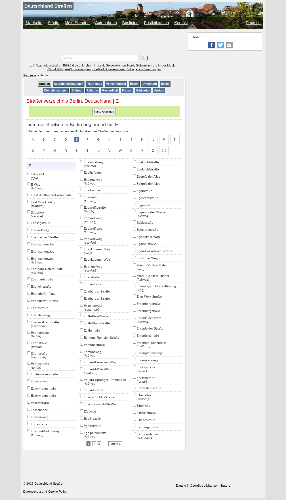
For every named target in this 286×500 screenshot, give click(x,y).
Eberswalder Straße (45, 322)
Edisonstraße (93, 305)
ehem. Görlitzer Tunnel (153, 276)
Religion (92, 90)
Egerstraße (144, 191)
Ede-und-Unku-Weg (45, 431)
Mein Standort (77, 23)
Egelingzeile (92, 418)
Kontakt (181, 23)
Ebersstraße (39, 308)
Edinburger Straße (97, 291)
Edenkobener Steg (97, 249)
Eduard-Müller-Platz (98, 369)
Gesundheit (110, 90)
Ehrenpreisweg (147, 360)
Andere (159, 90)
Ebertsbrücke (40, 332)
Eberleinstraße (41, 286)
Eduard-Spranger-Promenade (105, 380)
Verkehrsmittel (116, 83)
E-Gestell (37, 174)
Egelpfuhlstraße (148, 162)
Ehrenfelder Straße (150, 328)
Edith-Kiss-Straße (96, 316)
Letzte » (115, 444)
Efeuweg (90, 411)
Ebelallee (37, 212)
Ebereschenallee (43, 244)
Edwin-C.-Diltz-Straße (99, 397)
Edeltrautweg (93, 179)
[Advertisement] (104, 42)
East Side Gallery (43, 202)
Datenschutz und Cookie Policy (45, 491)
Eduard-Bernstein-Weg (100, 362)
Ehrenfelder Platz (149, 318)
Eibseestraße (146, 420)
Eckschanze (39, 410)
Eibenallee (144, 395)
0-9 (164, 150)
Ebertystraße (40, 363)
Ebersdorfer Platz (43, 293)
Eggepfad (143, 205)
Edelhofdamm (93, 172)
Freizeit (127, 90)
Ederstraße (92, 277)
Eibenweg (143, 405)
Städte (53, 23)
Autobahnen (106, 23)
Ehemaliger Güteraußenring (156, 286)
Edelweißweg (93, 218)
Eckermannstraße (43, 388)
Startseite (33, 23)
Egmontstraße (147, 244)
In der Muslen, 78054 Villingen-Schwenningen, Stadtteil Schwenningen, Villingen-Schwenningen (112, 67)
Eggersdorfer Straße (151, 212)
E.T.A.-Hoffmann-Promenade (51, 195)
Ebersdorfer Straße (44, 301)
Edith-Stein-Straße (97, 323)
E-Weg (35, 184)
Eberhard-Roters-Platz (47, 269)
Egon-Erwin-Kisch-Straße (154, 251)
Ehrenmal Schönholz (151, 342)
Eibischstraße (146, 413)
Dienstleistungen (55, 90)
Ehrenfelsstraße (148, 335)
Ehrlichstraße (146, 367)
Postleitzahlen (156, 23)
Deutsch (253, 23)
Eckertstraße (40, 403)
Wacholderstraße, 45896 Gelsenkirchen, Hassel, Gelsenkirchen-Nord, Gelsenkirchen (96, 65)
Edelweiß (90, 197)
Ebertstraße (39, 343)
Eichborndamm (147, 434)
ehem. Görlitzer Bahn (152, 265)
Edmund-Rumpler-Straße (102, 337)
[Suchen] (143, 58)
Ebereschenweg (42, 258)
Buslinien (130, 23)
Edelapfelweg (93, 162)
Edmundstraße (94, 344)
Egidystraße (145, 222)
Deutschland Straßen (49, 483)
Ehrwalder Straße (149, 388)
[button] (211, 45)
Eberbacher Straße (44, 237)
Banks (165, 83)
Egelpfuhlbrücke (95, 433)
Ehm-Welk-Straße (149, 296)
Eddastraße (39, 424)
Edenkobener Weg (97, 259)
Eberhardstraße (42, 279)
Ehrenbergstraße (149, 303)
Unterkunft (150, 83)
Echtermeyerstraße (44, 374)
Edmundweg (92, 352)
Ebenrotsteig (40, 230)
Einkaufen (143, 90)
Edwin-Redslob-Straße (100, 404)
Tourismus (94, 83)
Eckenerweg (39, 381)
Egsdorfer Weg (147, 258)
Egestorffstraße (147, 198)
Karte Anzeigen (104, 111)
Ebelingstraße (40, 223)
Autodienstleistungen (68, 83)
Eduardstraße (93, 390)
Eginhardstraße (147, 229)
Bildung (77, 90)
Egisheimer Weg (148, 237)
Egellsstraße (92, 425)
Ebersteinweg (40, 315)
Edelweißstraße (95, 207)
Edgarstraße (92, 284)
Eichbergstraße (147, 427)
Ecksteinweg (39, 417)
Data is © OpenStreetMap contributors (203, 485)
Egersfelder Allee (148, 176)
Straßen (44, 83)
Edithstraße (92, 330)
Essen (134, 83)
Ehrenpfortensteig (149, 353)
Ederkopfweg (93, 266)
